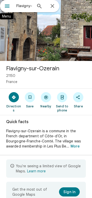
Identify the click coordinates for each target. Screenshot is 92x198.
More (75, 146)
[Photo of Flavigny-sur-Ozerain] (46, 30)
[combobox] (24, 6)
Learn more (36, 171)
